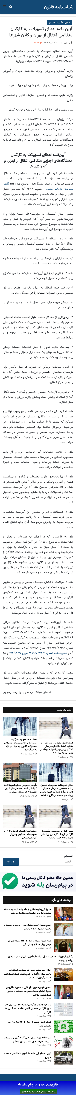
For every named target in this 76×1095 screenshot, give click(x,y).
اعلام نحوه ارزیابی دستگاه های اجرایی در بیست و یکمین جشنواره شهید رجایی (27, 927)
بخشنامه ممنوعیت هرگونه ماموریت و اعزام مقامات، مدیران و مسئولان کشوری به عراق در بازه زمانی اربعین (20, 744)
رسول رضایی (65, 42)
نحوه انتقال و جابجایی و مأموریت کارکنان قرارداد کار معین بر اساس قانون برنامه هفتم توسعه (57, 834)
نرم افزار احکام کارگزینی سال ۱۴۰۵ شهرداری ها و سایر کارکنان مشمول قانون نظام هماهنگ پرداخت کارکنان (27, 1008)
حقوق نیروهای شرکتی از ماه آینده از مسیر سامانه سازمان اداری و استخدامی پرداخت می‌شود (27, 911)
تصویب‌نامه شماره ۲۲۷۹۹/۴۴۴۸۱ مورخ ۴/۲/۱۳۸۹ (38, 653)
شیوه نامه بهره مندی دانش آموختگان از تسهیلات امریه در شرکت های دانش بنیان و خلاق (27, 1039)
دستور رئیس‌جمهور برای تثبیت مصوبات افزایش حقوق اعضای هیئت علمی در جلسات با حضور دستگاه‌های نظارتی (28, 991)
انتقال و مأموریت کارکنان (59, 22)
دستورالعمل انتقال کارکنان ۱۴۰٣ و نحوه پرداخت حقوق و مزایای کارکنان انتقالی (20, 834)
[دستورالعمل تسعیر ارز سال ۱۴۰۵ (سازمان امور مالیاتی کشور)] (63, 1026)
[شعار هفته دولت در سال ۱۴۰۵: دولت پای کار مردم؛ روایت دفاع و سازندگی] (63, 945)
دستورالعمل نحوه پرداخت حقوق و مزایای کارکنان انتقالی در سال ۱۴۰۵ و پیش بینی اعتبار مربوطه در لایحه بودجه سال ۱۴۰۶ (56, 748)
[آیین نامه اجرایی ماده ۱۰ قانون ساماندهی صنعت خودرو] (63, 1058)
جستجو (68, 855)
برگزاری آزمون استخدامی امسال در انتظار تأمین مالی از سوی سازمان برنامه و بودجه (40, 958)
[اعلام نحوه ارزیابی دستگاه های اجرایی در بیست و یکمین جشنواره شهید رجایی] (63, 929)
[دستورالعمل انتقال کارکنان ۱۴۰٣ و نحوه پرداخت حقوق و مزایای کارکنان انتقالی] (20, 816)
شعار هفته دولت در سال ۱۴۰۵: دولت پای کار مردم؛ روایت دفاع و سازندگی (29, 943)
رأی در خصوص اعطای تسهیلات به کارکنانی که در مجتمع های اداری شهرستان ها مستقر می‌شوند (20, 788)
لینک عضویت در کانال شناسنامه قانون (38, 1091)
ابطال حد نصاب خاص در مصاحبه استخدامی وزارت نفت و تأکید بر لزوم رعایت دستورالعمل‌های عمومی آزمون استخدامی (27, 974)
